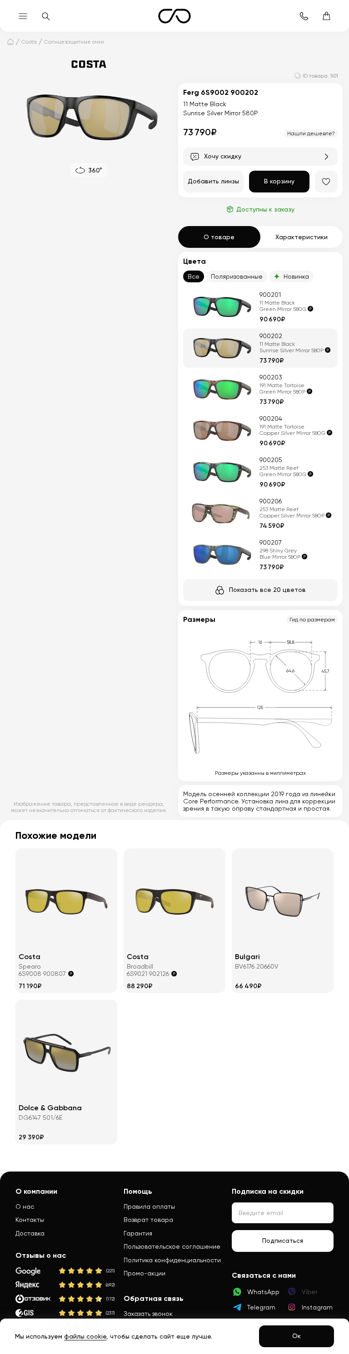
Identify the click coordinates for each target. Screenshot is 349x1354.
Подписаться (282, 1240)
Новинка (296, 276)
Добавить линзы (213, 181)
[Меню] (22, 16)
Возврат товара (148, 1219)
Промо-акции (144, 1273)
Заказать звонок (148, 1313)
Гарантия (138, 1233)
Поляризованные (237, 276)
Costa (29, 42)
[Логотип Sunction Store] (174, 16)
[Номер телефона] (303, 16)
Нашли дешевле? (311, 133)
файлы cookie (85, 1336)
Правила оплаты (149, 1206)
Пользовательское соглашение (172, 1246)
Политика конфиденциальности (172, 1260)
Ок (296, 1335)
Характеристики (301, 237)
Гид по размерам (312, 619)
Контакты (29, 1219)
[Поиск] (45, 16)
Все (193, 276)
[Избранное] (326, 181)
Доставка (30, 1233)
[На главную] (10, 41)
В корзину (279, 181)
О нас (24, 1206)
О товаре (219, 237)
